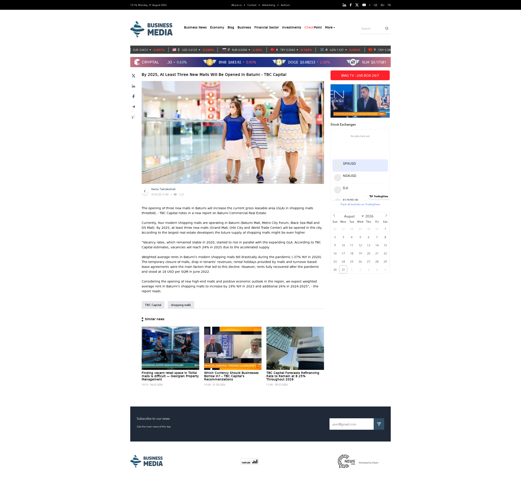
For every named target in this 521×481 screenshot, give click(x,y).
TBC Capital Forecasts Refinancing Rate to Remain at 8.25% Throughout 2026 (292, 376)
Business (244, 27)
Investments (291, 27)
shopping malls (181, 305)
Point (313, 27)
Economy (217, 27)
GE (376, 5)
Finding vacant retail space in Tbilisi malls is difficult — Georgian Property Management (170, 376)
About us (236, 5)
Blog (231, 27)
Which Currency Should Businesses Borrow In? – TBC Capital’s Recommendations (231, 376)
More (329, 27)
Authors (285, 5)
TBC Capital (153, 305)
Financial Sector (266, 27)
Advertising (268, 5)
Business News (195, 27)
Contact (251, 5)
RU (382, 5)
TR (389, 5)
